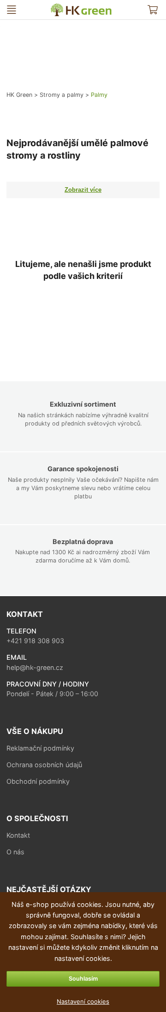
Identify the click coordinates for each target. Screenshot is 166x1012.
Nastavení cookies (83, 1001)
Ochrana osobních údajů (44, 765)
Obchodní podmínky (38, 781)
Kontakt (18, 835)
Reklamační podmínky (40, 748)
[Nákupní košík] (153, 10)
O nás (15, 852)
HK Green (54, 7)
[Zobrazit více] (82, 190)
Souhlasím (83, 978)
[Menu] (11, 10)
